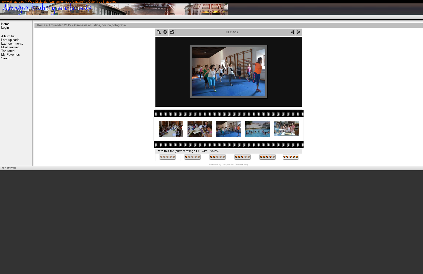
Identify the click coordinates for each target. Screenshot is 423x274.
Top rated (7, 51)
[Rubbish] (167, 159)
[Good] (242, 159)
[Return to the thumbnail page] (158, 33)
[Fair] (217, 159)
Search (6, 58)
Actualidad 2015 (59, 25)
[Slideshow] (172, 33)
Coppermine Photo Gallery (235, 164)
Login (5, 27)
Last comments (12, 43)
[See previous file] (292, 33)
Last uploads (10, 40)
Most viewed (10, 47)
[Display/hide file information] (165, 33)
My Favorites (10, 54)
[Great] (290, 159)
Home (5, 24)
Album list (8, 36)
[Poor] (192, 159)
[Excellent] (267, 159)
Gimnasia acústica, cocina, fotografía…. (101, 25)
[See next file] (298, 33)
